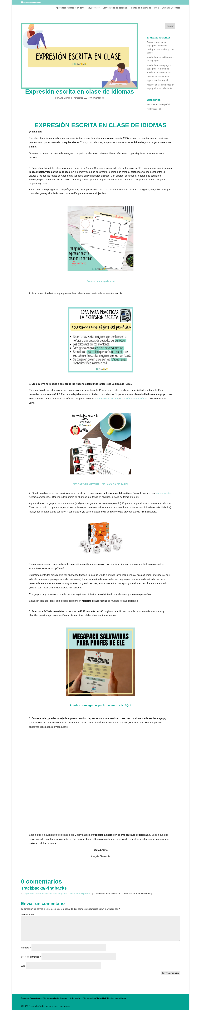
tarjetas (167, 493)
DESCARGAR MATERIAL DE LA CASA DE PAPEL (100, 484)
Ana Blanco (64, 97)
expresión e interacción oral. (135, 398)
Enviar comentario (170, 973)
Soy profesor (93, 8)
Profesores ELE (80, 97)
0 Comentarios (96, 97)
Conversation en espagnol (115, 8)
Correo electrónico (31, 956)
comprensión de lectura (105, 398)
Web (23, 965)
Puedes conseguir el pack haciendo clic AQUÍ (100, 705)
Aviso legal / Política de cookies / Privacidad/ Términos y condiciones (98, 998)
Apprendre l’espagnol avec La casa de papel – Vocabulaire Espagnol (56, 893)
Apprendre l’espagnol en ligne (70, 8)
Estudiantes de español (158, 104)
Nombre (26, 947)
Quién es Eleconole (171, 8)
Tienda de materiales (141, 8)
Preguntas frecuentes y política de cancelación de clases (44, 998)
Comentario (27, 914)
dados (159, 493)
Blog (156, 8)
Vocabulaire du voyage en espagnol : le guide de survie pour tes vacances (159, 69)
